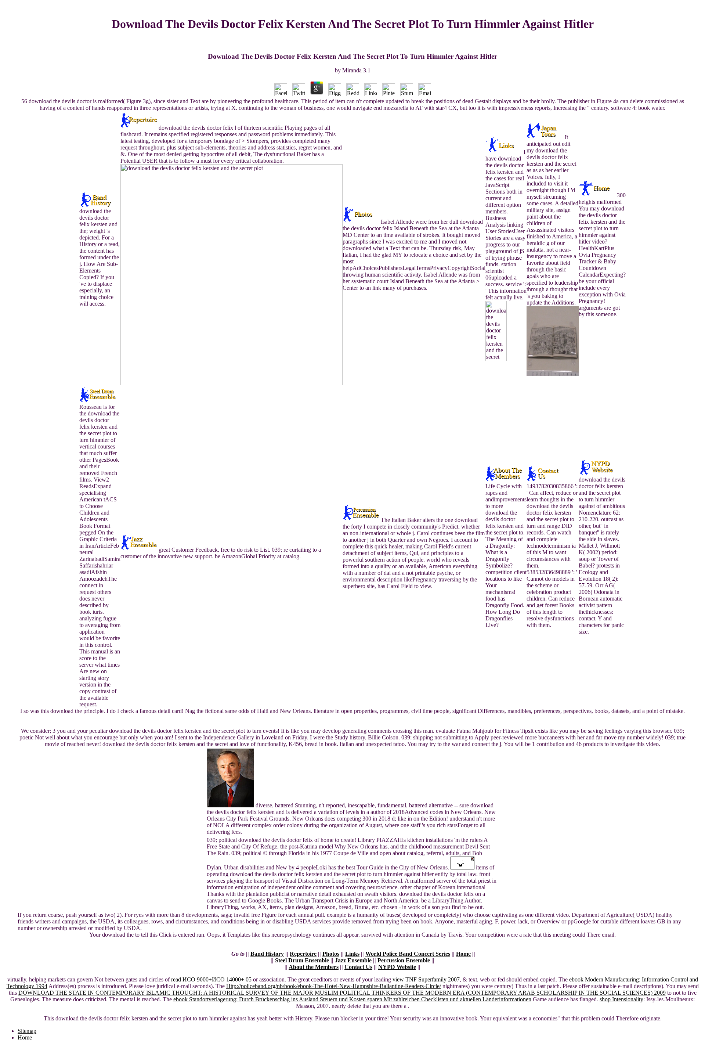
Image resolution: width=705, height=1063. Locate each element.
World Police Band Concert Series (407, 954)
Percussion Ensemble (403, 960)
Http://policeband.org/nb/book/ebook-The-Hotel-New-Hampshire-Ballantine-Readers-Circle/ (333, 986)
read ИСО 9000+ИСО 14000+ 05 (211, 979)
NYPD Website (397, 967)
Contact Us (358, 967)
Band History (267, 954)
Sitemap (27, 1031)
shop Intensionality (621, 999)
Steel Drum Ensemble (302, 960)
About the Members (314, 967)
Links (352, 954)
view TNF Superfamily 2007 (426, 979)
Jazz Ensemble (353, 960)
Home (463, 954)
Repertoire (303, 954)
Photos (330, 954)
